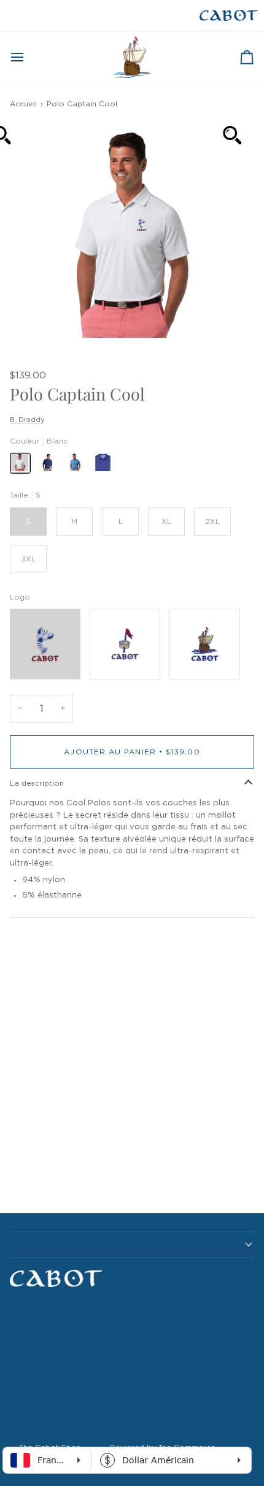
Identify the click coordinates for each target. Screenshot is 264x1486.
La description (37, 783)
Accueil (23, 104)
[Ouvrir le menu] (28, 57)
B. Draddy (27, 419)
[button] (132, 1244)
